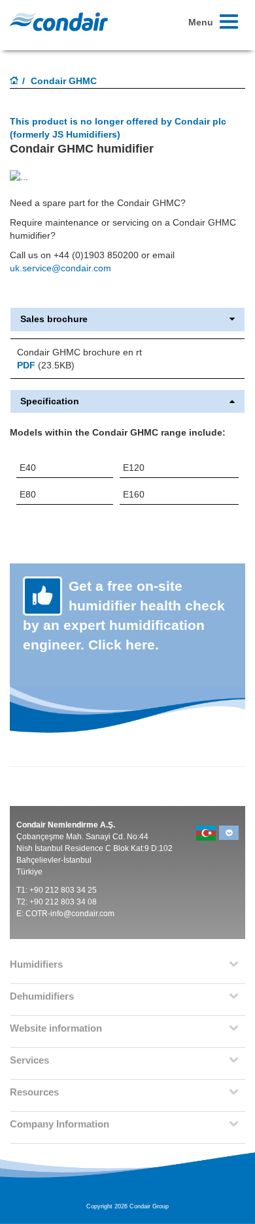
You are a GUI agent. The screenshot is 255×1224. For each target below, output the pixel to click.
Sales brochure (54, 319)
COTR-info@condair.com (70, 913)
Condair (59, 21)
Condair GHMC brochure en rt (79, 352)
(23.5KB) (46, 365)
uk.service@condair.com (60, 268)
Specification (49, 401)
